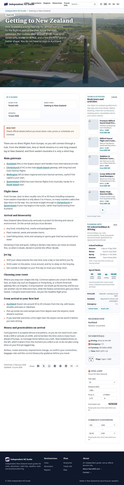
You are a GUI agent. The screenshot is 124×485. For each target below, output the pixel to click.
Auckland (11, 163)
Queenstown (13, 181)
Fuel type (92, 379)
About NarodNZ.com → (92, 469)
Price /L (91, 395)
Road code (105, 309)
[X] (43, 366)
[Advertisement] (62, 63)
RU (118, 4)
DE (114, 4)
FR (109, 4)
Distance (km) (93, 387)
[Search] (95, 4)
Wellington (12, 174)
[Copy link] (77, 366)
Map (65, 470)
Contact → (87, 472)
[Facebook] (38, 366)
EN (105, 4)
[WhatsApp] (49, 366)
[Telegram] (55, 366)
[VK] (60, 366)
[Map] (101, 4)
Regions (46, 3)
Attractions (36, 3)
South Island (43, 167)
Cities (26, 3)
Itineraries (57, 3)
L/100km (106, 395)
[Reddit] (66, 366)
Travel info (67, 4)
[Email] (71, 366)
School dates (93, 309)
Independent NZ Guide (15, 10)
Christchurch (13, 167)
